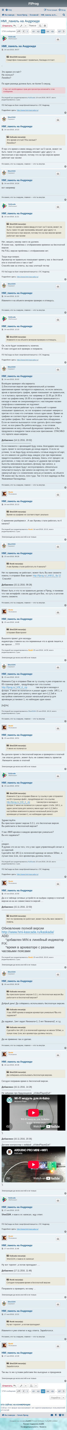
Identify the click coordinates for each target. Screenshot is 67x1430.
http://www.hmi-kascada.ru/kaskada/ (28, 932)
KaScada (12, 37)
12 (60, 575)
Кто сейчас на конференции (15, 1405)
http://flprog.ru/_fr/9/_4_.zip (14, 687)
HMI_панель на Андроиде (20, 21)
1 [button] (27, 31)
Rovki (10, 492)
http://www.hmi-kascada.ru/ (27, 110)
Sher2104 (11, 117)
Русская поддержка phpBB (33, 1424)
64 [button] (48, 31)
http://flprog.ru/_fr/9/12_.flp (45, 575)
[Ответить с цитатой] (58, 39)
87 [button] (59, 31)
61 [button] (34, 31)
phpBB (28, 1421)
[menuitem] (8, 10)
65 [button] (52, 31)
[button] (18, 31)
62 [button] (38, 31)
